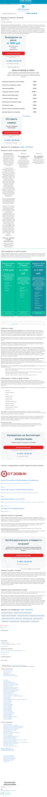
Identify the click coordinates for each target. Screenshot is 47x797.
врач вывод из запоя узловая (7, 612)
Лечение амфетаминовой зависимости (11, 736)
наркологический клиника (14, 621)
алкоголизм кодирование (25, 621)
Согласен (8, 791)
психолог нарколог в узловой (23, 615)
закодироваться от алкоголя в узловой (37, 615)
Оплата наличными (5, 652)
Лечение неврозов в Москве (9, 692)
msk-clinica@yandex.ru (27, 4)
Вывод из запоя (6, 673)
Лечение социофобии (7, 709)
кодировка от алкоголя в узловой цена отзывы (22, 612)
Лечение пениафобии (7, 717)
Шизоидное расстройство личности (10, 691)
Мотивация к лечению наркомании (10, 746)
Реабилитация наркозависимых (9, 758)
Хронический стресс (7, 681)
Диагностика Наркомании (6, 748)
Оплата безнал (4, 654)
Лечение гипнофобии (7, 710)
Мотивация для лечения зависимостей (8, 761)
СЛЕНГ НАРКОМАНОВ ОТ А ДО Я (8, 750)
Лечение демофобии (7, 708)
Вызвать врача (8, 312)
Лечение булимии (7, 697)
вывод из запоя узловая (37, 618)
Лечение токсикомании (8, 735)
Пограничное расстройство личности (10, 687)
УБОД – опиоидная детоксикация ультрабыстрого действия (15, 739)
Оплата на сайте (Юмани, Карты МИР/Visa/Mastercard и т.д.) (13, 650)
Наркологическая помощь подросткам (11, 728)
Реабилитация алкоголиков (8, 759)
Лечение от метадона (7, 733)
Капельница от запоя (7, 672)
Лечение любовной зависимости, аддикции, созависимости (15, 699)
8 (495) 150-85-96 (31, 13)
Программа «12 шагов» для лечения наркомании (13, 726)
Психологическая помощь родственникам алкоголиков (9, 756)
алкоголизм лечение (35, 621)
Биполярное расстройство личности (10, 683)
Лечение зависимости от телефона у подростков (13, 695)
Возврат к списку (3, 627)
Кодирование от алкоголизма (9, 674)
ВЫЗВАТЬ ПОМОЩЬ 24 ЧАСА (9, 13)
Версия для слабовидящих (15, 4)
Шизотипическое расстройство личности (11, 689)
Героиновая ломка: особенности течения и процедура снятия (15, 742)
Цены (45, 324)
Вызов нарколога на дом (8, 744)
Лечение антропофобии (8, 711)
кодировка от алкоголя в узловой (8, 618)
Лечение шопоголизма (7, 693)
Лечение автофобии (7, 702)
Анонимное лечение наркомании (10, 738)
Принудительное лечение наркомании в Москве (13, 727)
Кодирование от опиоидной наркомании (11, 732)
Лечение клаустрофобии (8, 704)
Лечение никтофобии (7, 706)
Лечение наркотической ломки (9, 737)
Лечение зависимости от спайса (9, 730)
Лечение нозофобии (7, 715)
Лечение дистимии (7, 703)
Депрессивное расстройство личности (11, 684)
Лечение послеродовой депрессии (10, 716)
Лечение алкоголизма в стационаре (10, 675)
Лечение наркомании (7, 724)
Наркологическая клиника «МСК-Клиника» (17, 665)
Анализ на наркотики (7, 731)
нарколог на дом (19, 618)
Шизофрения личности (8, 686)
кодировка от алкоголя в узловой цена (9, 615)
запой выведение (5, 621)
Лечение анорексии (7, 698)
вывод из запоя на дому (27, 618)
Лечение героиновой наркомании (10, 741)
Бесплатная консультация (13, 53)
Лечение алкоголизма (7, 670)
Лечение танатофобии (7, 714)
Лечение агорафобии (7, 705)
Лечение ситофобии (7, 719)
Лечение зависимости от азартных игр (11, 694)
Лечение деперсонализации (9, 713)
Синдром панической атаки (8, 682)
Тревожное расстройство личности (10, 688)
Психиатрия (5, 680)
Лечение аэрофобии (7, 700)
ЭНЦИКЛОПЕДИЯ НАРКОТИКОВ (7, 749)
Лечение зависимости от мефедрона (10, 725)
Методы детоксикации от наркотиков (10, 743)
